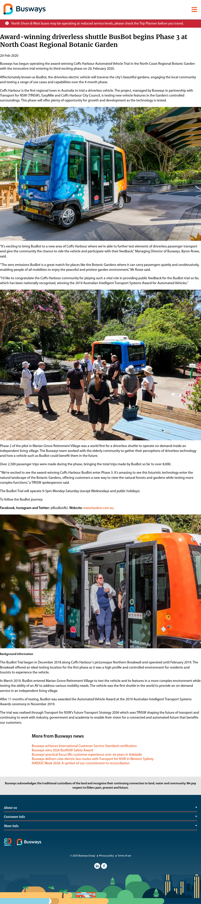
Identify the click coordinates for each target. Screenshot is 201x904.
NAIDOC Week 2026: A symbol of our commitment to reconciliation (81, 763)
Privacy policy (106, 856)
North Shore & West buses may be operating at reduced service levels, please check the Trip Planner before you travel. (97, 24)
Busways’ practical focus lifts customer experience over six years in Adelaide (87, 755)
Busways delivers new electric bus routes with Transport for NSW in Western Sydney (92, 759)
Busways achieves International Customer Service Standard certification (84, 746)
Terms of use (124, 856)
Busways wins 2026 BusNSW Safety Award (62, 750)
